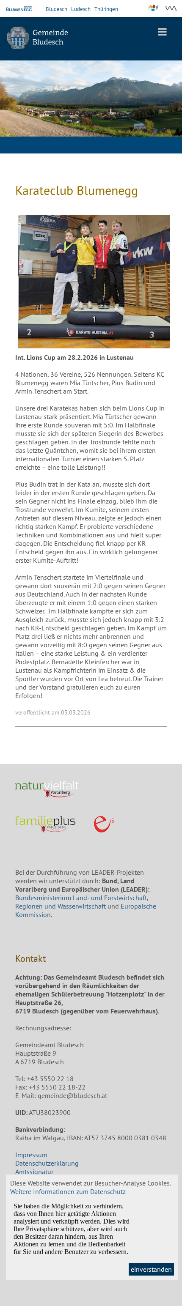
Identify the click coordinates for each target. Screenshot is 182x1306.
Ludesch (81, 9)
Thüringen (106, 9)
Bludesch (56, 9)
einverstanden (151, 1269)
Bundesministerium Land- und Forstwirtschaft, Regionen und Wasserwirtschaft (81, 901)
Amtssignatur (34, 1171)
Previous (12, 109)
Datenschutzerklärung (47, 1163)
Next (169, 109)
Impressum (31, 1154)
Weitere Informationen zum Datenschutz (68, 1191)
